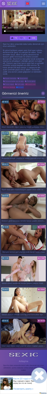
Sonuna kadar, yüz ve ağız (14, 81)
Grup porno (23, 78)
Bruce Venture (10, 87)
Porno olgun (9, 84)
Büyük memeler (10, 78)
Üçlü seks (20, 84)
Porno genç (31, 81)
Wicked (20, 87)
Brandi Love (31, 84)
